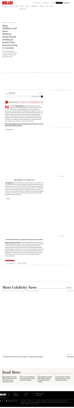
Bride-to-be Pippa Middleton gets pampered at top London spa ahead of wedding (27, 378)
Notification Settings (25, 402)
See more (68, 287)
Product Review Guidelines (31, 403)
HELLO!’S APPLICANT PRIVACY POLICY (61, 402)
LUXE (47, 6)
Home (3, 22)
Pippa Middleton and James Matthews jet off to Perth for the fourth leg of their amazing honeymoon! (9, 379)
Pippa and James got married (12, 242)
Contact (26, 393)
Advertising (16, 395)
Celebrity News (11, 22)
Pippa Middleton (19, 105)
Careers (22, 403)
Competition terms (36, 402)
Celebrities (4, 6)
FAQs (25, 395)
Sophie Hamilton (11, 92)
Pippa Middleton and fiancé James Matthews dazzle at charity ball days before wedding (45, 379)
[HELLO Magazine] (7, 3)
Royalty (10, 6)
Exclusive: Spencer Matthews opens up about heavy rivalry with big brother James (62, 378)
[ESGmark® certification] (8, 394)
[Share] (42, 97)
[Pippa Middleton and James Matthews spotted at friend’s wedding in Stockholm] (66, 3)
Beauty (27, 6)
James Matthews (22, 263)
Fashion (16, 6)
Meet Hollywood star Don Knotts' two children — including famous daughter (23, 357)
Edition (45, 2)
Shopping (42, 6)
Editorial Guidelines (46, 402)
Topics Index (38, 395)
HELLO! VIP (51, 6)
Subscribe (59, 2)
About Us (15, 393)
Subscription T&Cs (39, 393)
